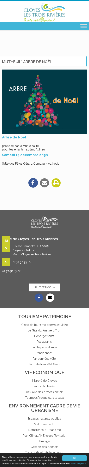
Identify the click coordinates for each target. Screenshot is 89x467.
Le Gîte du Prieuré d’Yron (44, 330)
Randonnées (44, 353)
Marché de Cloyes (44, 380)
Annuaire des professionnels (44, 392)
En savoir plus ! (78, 463)
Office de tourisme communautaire (44, 324)
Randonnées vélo (44, 358)
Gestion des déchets (44, 447)
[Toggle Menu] (83, 26)
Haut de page (42, 287)
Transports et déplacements (44, 452)
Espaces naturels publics (45, 418)
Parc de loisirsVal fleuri (44, 364)
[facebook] (32, 182)
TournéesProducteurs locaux (44, 397)
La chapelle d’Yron (45, 347)
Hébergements (44, 336)
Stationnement (44, 424)
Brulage (44, 441)
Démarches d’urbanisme (44, 430)
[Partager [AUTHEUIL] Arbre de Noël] (44, 182)
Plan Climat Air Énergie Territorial (44, 435)
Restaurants (44, 341)
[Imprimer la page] (56, 182)
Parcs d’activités (44, 386)
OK (74, 458)
